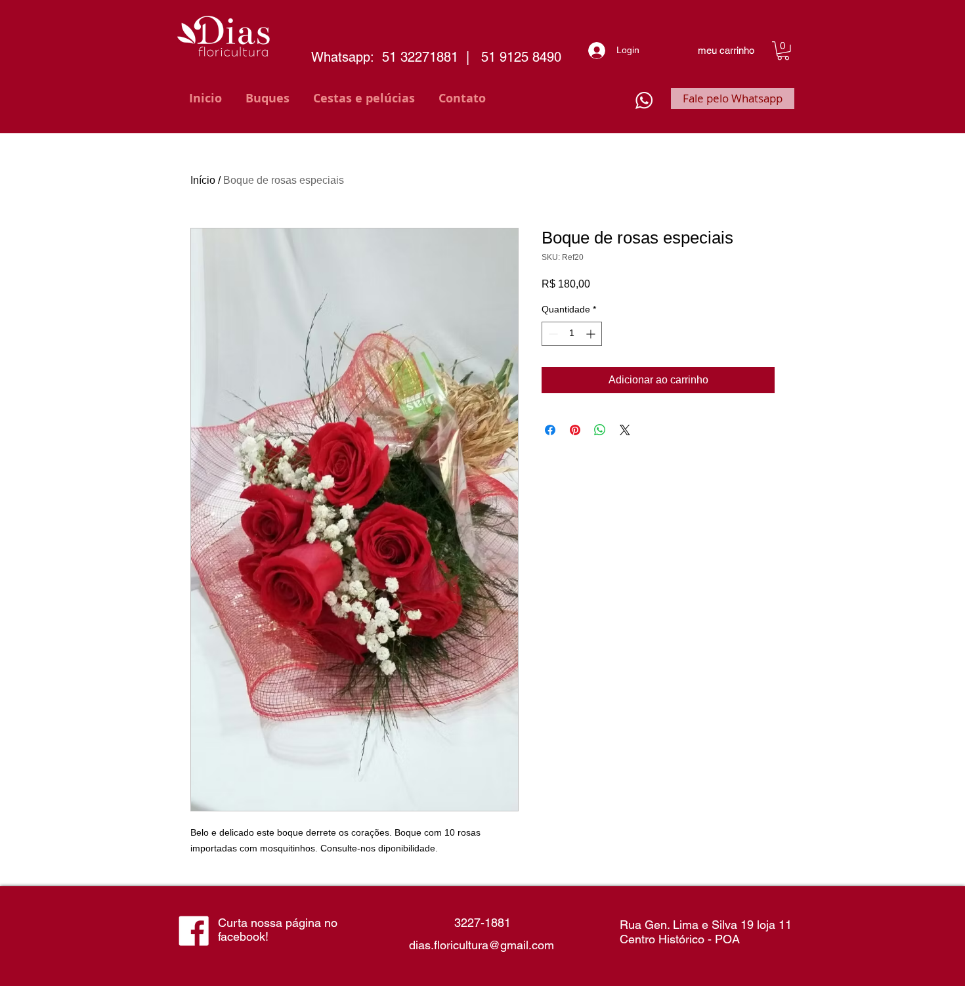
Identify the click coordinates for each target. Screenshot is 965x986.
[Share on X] (625, 430)
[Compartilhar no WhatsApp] (600, 430)
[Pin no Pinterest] (575, 430)
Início (202, 180)
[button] (783, 50)
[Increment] (592, 333)
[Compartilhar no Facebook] (550, 430)
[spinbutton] (572, 333)
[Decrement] (552, 333)
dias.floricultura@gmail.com (481, 945)
